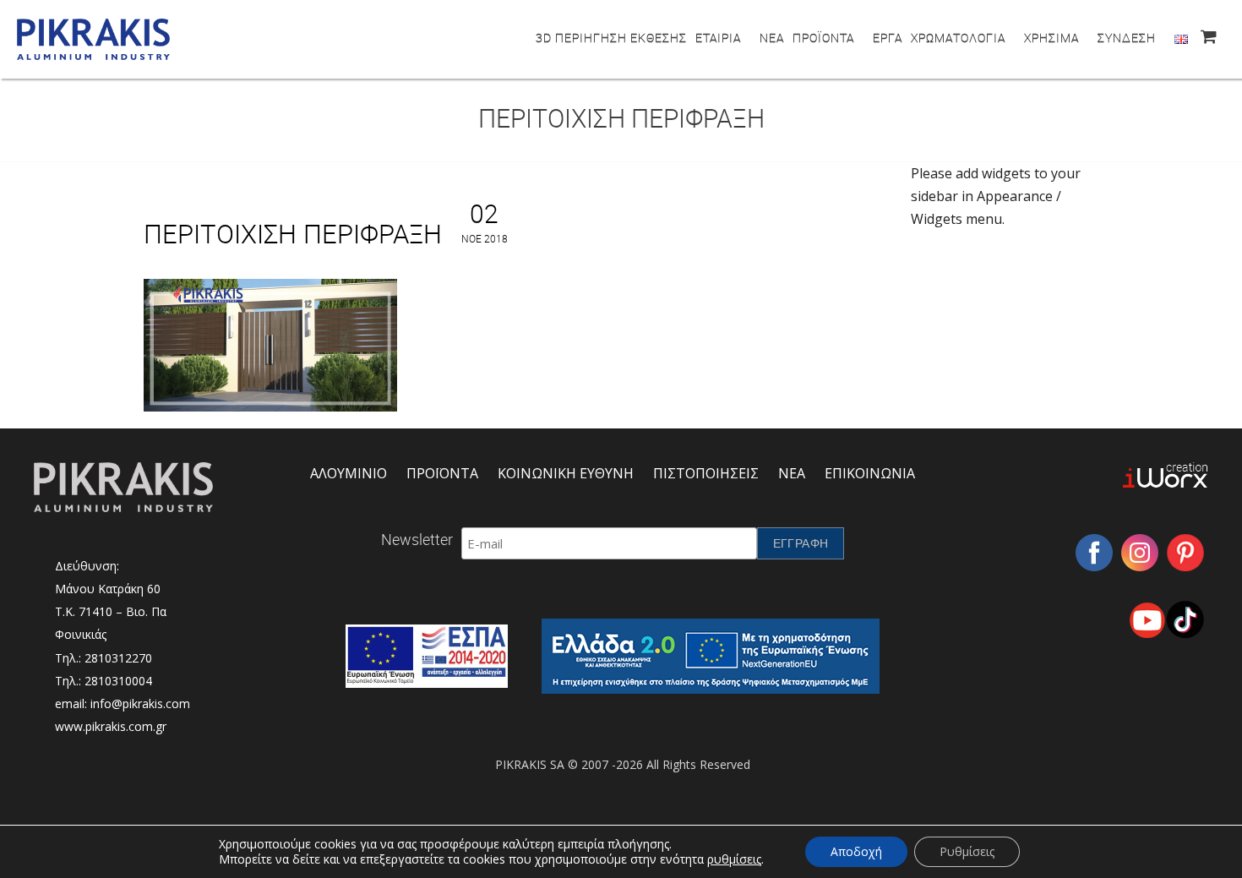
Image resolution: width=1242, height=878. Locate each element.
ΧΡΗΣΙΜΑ (1051, 38)
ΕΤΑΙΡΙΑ (718, 38)
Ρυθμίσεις (967, 851)
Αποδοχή (856, 851)
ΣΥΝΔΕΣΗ (1127, 38)
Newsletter (417, 539)
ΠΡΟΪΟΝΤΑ (823, 38)
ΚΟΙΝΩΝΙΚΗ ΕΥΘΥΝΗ (566, 473)
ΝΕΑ (772, 38)
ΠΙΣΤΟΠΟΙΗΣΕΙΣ (706, 473)
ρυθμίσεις (734, 859)
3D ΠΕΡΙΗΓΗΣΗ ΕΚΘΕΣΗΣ (611, 38)
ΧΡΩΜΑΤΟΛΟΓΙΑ (958, 38)
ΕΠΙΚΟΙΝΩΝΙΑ (870, 473)
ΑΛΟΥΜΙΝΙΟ (348, 473)
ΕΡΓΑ (887, 38)
